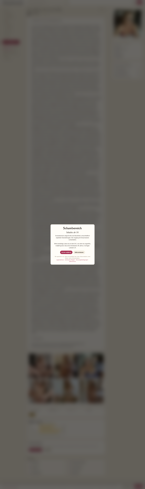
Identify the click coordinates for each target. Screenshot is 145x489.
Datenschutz (72, 261)
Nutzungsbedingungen (82, 259)
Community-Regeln (70, 259)
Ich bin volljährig (66, 252)
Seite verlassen (79, 252)
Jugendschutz (60, 259)
